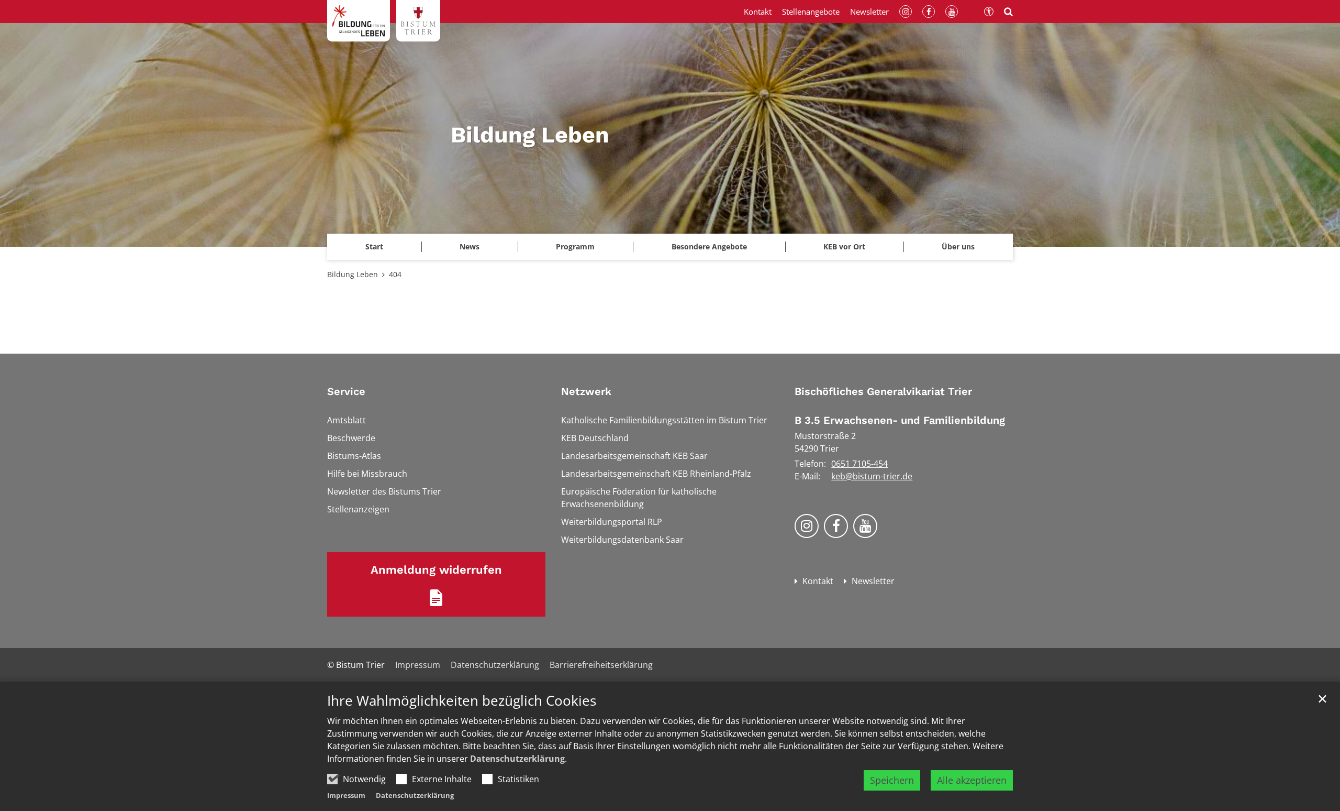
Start (374, 246)
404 (395, 274)
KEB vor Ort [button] (844, 246)
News (469, 246)
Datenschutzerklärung (517, 758)
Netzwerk (586, 391)
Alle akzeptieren (972, 780)
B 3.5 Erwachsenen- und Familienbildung (900, 420)
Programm (575, 246)
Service (346, 391)
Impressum (346, 795)
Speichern (892, 780)
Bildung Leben (352, 274)
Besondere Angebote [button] (709, 246)
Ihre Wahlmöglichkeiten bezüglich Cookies (461, 700)
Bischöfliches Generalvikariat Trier (883, 391)
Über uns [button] (958, 246)
